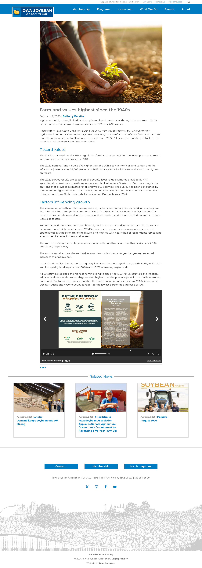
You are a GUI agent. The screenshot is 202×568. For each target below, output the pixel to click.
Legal (114, 559)
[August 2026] (163, 397)
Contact (61, 466)
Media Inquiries (141, 466)
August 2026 (149, 420)
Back (43, 367)
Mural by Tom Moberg (101, 554)
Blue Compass (107, 563)
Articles (38, 417)
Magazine (162, 417)
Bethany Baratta (73, 116)
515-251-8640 (142, 478)
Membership (101, 466)
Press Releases (103, 417)
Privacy (124, 559)
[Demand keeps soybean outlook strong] (39, 397)
